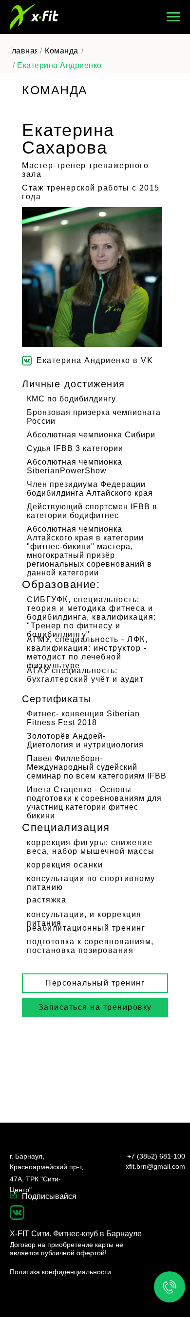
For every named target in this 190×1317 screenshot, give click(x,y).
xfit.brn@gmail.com (155, 1166)
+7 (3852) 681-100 (156, 1156)
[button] (95, 1007)
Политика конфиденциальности (60, 1272)
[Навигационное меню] (173, 17)
